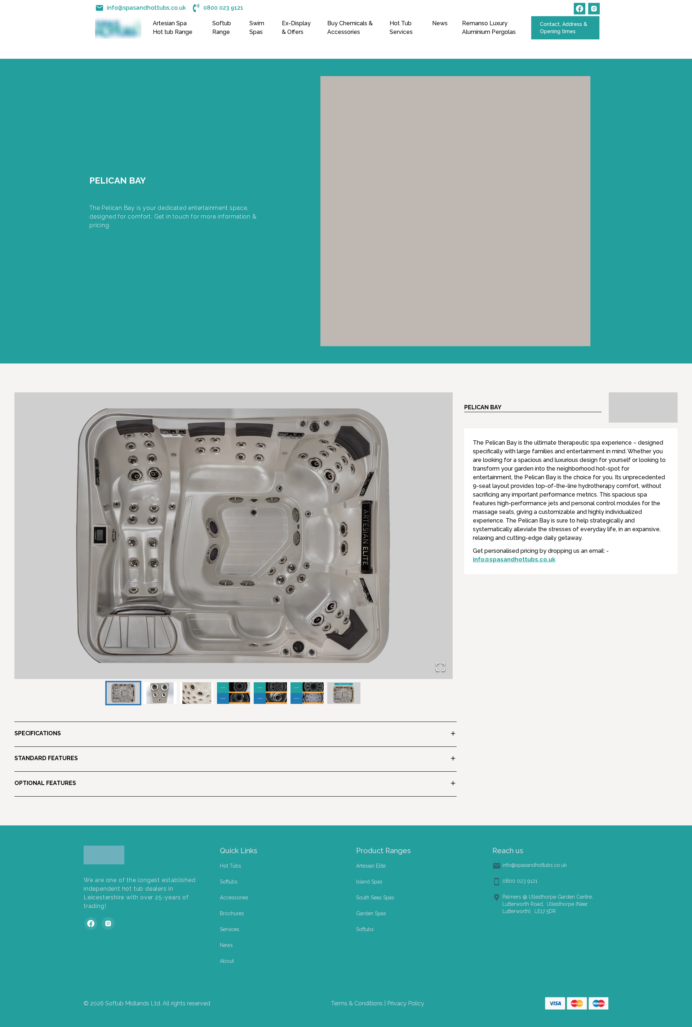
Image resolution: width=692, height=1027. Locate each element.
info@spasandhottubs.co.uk (514, 559)
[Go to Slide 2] (160, 693)
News (440, 23)
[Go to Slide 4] (234, 693)
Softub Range (221, 27)
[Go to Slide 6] (307, 693)
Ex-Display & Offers (296, 27)
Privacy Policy (405, 1003)
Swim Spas (256, 27)
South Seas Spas (375, 897)
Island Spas (369, 882)
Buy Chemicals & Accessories (350, 27)
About (227, 961)
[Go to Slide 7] (344, 693)
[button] (233, 535)
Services (229, 929)
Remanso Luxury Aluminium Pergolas (489, 27)
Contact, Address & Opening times (563, 27)
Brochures (232, 913)
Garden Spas (371, 913)
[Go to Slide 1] (123, 693)
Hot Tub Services (401, 27)
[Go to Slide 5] (270, 693)
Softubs (229, 882)
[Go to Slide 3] (197, 693)
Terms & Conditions (357, 1003)
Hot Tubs (230, 866)
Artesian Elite (371, 866)
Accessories (234, 897)
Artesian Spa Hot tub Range (172, 27)
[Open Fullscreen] (440, 666)
